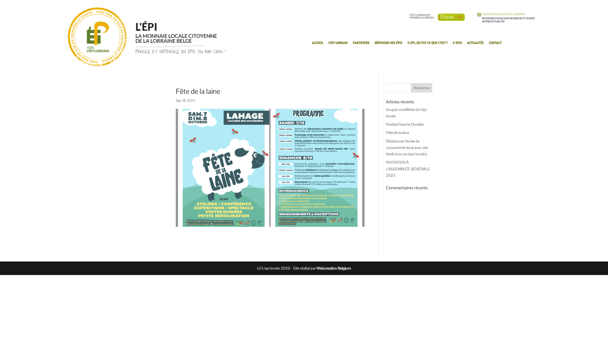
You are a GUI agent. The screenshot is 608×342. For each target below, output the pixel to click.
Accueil (317, 43)
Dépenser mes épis (388, 43)
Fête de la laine (397, 132)
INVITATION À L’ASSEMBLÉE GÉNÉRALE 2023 (408, 169)
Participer (361, 43)
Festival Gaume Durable (405, 124)
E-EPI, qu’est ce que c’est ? (428, 43)
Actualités (475, 43)
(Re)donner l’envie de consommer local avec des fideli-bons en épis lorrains (407, 148)
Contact (495, 43)
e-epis (457, 43)
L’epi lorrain (338, 43)
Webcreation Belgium (334, 268)
